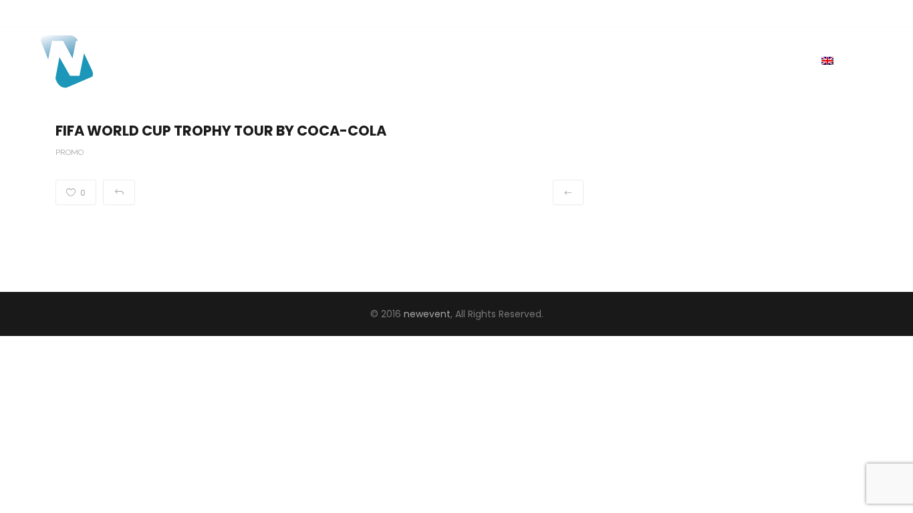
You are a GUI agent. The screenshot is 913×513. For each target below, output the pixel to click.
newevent (427, 314)
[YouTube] (863, 13)
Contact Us (771, 60)
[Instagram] (843, 13)
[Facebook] (823, 13)
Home (635, 60)
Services (694, 60)
